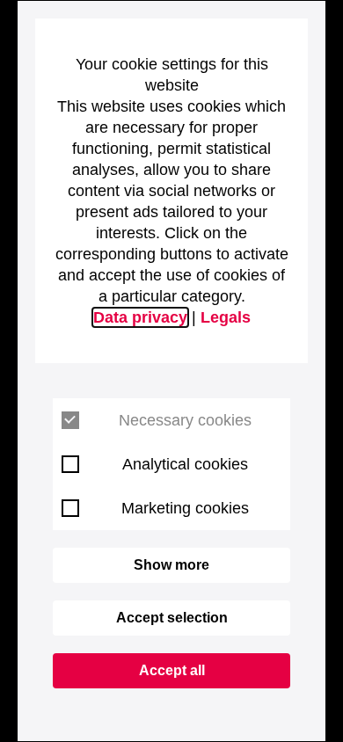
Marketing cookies (185, 508)
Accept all (172, 670)
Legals (226, 317)
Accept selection (172, 617)
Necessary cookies (185, 420)
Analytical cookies (185, 464)
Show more (171, 564)
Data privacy (140, 317)
